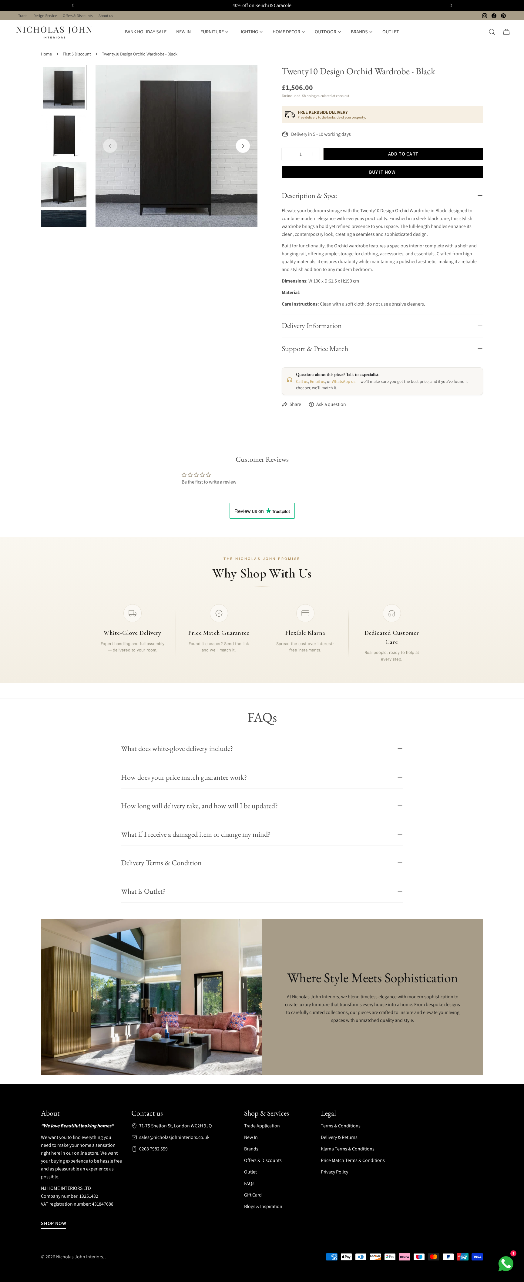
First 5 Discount (77, 54)
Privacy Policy (334, 1172)
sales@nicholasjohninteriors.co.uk (174, 1137)
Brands (251, 1149)
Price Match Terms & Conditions (353, 1160)
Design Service (45, 15)
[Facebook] (494, 15)
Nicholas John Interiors (79, 1257)
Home (46, 54)
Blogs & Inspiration (263, 1206)
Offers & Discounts (77, 15)
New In (251, 1137)
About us (106, 15)
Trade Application (262, 1126)
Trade (22, 15)
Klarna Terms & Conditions (348, 1149)
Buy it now (382, 172)
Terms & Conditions (341, 1126)
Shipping (309, 95)
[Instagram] (484, 15)
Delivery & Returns (339, 1137)
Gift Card (253, 1195)
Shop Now (53, 1223)
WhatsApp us (343, 381)
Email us (317, 381)
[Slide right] (243, 146)
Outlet (250, 1172)
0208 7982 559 (153, 1149)
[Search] (492, 32)
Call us (302, 381)
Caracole (282, 5)
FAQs (249, 1183)
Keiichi (262, 5)
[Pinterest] (503, 15)
